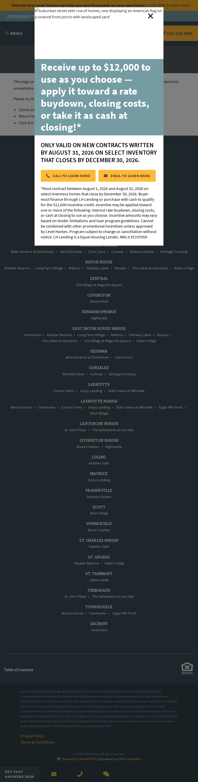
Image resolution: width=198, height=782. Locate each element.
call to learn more (71, 175)
